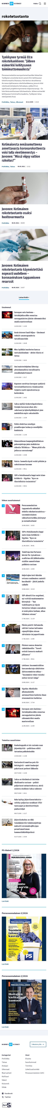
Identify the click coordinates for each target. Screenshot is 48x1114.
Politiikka (5, 102)
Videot (4, 1080)
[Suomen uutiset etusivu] (11, 3)
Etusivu (28, 1058)
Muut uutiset (6, 1073)
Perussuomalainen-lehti (34, 1073)
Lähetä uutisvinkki (32, 1069)
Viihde (4, 1087)
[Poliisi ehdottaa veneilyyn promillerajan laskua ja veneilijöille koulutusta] (7, 429)
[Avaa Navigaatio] (45, 3)
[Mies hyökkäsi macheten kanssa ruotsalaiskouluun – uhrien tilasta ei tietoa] (7, 354)
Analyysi (5, 1066)
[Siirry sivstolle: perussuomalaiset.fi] (12, 1105)
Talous (12, 102)
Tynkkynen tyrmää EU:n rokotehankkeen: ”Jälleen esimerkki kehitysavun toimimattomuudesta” (18, 63)
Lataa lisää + (24, 297)
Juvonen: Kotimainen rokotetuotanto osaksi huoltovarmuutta (16, 213)
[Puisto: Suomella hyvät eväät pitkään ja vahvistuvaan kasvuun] (7, 465)
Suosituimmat (30, 1062)
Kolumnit (5, 1083)
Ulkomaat (19, 102)
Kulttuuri (5, 1076)
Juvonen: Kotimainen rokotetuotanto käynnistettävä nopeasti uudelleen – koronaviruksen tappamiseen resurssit (22, 274)
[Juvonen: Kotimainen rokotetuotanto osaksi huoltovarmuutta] (24, 188)
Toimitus (28, 1066)
